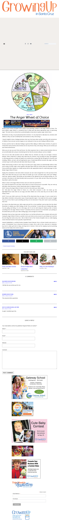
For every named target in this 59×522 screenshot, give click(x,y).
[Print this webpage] (50, 241)
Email (4, 335)
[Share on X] (22, 241)
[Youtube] (30, 43)
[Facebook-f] (25, 43)
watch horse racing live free (10, 307)
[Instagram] (28, 43)
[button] (4, 44)
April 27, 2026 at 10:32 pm (7, 295)
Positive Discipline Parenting (9, 246)
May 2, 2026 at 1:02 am (6, 308)
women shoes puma (7, 294)
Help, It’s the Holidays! (47, 266)
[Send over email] (36, 241)
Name (4, 328)
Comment (4, 349)
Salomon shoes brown (8, 281)
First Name (15, 498)
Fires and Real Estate (9, 266)
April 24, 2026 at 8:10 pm (7, 282)
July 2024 (29, 114)
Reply (55, 281)
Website (4, 342)
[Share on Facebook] (8, 241)
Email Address (16, 493)
